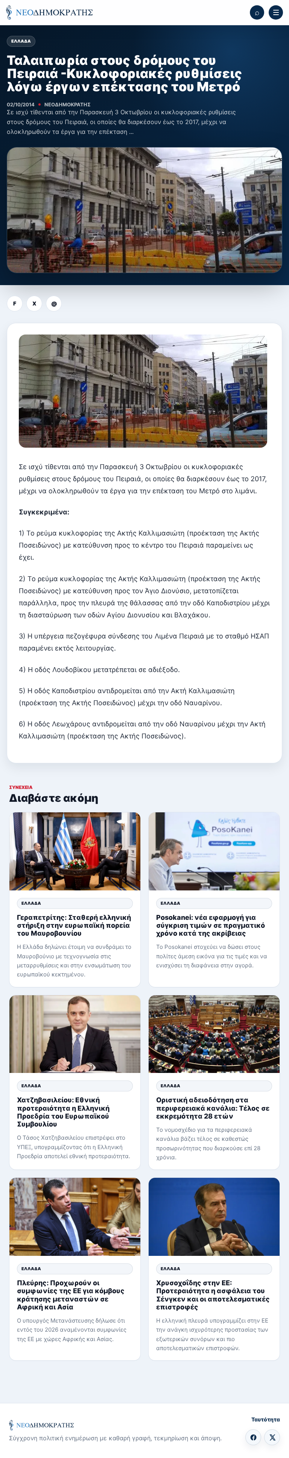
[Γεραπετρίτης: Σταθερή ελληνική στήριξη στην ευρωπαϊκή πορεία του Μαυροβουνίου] (74, 851)
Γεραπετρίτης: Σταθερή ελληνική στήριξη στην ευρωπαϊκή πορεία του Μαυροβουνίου (74, 925)
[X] (272, 1437)
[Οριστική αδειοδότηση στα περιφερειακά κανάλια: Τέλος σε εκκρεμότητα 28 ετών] (214, 1034)
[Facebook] (253, 1437)
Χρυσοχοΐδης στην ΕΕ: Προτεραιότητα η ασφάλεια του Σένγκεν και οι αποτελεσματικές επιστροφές (213, 1295)
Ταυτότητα (265, 1419)
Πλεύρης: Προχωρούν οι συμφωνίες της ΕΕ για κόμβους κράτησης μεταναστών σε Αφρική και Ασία (71, 1295)
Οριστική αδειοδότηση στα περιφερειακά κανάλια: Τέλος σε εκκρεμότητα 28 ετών (212, 1108)
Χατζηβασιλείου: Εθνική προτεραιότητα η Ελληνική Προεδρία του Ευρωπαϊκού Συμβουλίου (63, 1112)
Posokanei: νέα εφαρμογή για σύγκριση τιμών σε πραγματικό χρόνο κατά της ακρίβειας (210, 925)
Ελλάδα (21, 41)
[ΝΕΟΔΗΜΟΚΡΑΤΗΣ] (49, 12)
